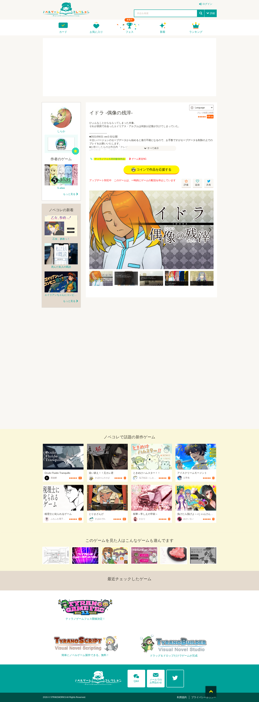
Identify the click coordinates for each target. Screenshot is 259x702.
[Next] (210, 230)
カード (63, 31)
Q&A (136, 677)
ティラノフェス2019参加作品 (110, 159)
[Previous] (93, 230)
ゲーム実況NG (139, 159)
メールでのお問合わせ (156, 677)
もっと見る (69, 194)
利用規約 (182, 697)
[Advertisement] (129, 67)
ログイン (207, 3)
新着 (162, 31)
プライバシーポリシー (203, 697)
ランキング (195, 31)
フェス (130, 31)
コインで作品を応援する (154, 169)
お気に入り (96, 31)
